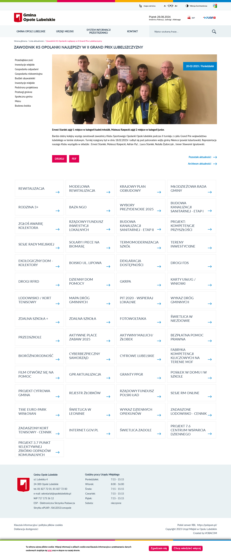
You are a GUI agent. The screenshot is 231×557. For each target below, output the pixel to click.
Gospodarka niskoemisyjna (28, 73)
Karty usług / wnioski (183, 281)
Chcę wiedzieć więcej (187, 548)
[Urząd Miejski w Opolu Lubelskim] (34, 18)
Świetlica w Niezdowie (182, 318)
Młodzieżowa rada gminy (188, 188)
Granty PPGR (131, 374)
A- (165, 6)
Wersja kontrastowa (198, 6)
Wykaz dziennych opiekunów (136, 411)
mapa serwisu (150, 6)
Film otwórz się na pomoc (35, 374)
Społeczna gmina (23, 96)
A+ (176, 6)
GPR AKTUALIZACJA (85, 374)
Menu (18, 101)
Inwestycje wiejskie (24, 64)
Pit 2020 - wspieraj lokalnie (136, 300)
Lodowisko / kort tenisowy (34, 300)
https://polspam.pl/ (207, 525)
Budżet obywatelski (25, 78)
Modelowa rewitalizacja (82, 188)
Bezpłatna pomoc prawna (187, 337)
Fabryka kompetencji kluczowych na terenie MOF (185, 356)
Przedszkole (30, 337)
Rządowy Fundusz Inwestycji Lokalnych (86, 225)
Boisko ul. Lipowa (85, 263)
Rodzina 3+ (28, 207)
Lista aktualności (36, 41)
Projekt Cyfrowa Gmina (34, 393)
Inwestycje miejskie (25, 82)
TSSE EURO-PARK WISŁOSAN (32, 411)
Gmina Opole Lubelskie (31, 31)
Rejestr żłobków (85, 393)
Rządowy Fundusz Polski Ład (137, 393)
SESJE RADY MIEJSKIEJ (36, 244)
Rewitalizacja (31, 188)
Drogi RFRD (28, 281)
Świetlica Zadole (136, 430)
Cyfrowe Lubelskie (137, 356)
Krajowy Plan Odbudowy (133, 188)
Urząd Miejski (65, 31)
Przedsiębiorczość (24, 60)
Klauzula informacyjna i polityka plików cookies (38, 525)
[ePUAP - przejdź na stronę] (209, 19)
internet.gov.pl (83, 430)
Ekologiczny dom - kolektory (35, 263)
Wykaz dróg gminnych (182, 300)
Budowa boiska (23, 105)
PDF (74, 158)
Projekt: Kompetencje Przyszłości (183, 225)
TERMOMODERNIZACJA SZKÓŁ (139, 244)
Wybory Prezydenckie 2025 (137, 207)
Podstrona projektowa (26, 87)
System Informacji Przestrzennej (99, 31)
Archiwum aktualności (199, 163)
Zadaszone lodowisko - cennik (189, 411)
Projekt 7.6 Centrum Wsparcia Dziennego (188, 430)
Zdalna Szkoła (82, 318)
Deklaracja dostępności (131, 263)
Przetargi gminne (23, 92)
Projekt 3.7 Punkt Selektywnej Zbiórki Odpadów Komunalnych (34, 448)
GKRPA (125, 281)
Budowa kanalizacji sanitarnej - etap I (187, 207)
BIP (193, 18)
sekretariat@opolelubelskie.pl (56, 493)
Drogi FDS (180, 263)
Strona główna (20, 41)
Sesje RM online (185, 393)
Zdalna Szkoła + (33, 318)
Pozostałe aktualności (200, 157)
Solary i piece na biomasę (84, 244)
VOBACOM (211, 533)
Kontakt (132, 31)
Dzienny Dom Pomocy (81, 281)
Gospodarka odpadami (26, 69)
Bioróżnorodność (35, 356)
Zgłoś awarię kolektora (30, 225)
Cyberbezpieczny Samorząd (84, 356)
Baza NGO (78, 207)
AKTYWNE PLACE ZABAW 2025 (83, 337)
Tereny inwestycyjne (183, 244)
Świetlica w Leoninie (80, 411)
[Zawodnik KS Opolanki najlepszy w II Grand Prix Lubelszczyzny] (134, 123)
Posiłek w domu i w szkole (189, 374)
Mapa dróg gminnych (79, 300)
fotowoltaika (133, 318)
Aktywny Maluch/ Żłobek (136, 337)
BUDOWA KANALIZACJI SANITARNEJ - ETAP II (137, 225)
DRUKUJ (59, 158)
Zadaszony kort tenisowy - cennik (34, 430)
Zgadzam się (159, 548)
